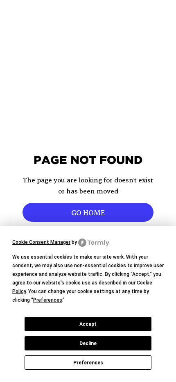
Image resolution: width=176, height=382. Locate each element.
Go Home (88, 212)
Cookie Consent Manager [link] (41, 242)
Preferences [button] (47, 300)
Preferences (88, 363)
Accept (88, 324)
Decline (88, 343)
